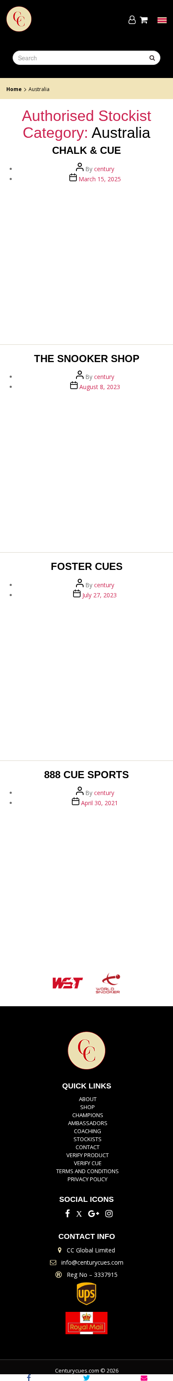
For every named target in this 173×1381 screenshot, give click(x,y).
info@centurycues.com (92, 1262)
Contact (88, 1147)
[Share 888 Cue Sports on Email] (144, 1377)
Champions (87, 1115)
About (88, 1099)
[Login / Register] (132, 19)
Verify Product (87, 1155)
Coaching (87, 1131)
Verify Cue (88, 1163)
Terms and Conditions (87, 1171)
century (104, 169)
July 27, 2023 (99, 595)
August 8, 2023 (99, 387)
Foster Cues (87, 566)
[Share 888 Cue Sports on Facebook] (29, 1377)
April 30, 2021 (99, 803)
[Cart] (145, 19)
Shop (87, 1107)
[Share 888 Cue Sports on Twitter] (86, 1377)
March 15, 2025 (100, 179)
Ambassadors (87, 1123)
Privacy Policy (87, 1179)
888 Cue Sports (86, 774)
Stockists (87, 1139)
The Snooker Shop (86, 358)
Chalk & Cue (86, 150)
